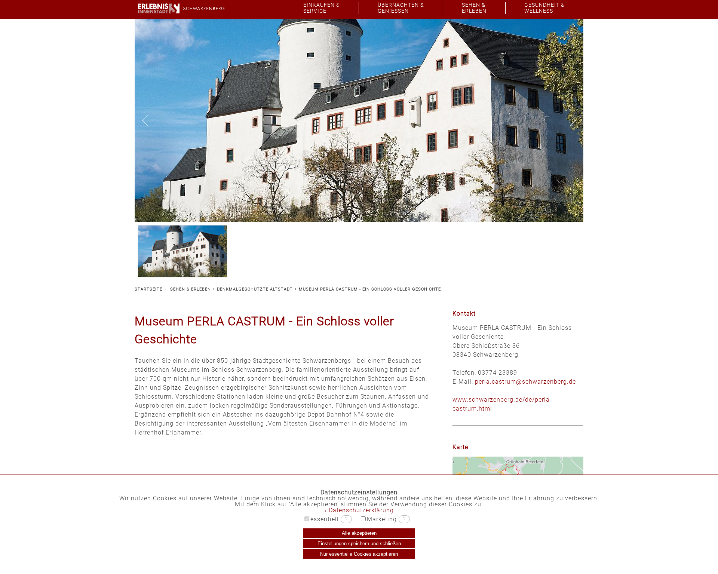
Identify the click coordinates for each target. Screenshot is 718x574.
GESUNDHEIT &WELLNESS (544, 8)
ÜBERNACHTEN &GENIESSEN (401, 8)
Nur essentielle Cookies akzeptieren (359, 554)
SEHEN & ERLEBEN (190, 289)
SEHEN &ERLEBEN (474, 8)
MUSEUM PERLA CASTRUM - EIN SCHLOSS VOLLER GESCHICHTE (370, 289)
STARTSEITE (148, 289)
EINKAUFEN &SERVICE (321, 8)
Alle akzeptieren (359, 533)
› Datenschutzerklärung (359, 510)
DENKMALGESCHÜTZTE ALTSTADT (255, 289)
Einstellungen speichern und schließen (359, 543)
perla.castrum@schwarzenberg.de (525, 381)
